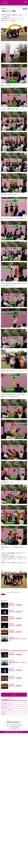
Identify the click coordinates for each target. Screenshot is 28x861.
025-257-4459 (12, 729)
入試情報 (3, 712)
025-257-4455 (14, 727)
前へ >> (18, 592)
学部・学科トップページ (6, 705)
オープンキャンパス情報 (6, 709)
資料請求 (3, 714)
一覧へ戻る (14, 592)
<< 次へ (9, 592)
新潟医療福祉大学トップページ (8, 703)
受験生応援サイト (5, 707)
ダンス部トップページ (14, 694)
